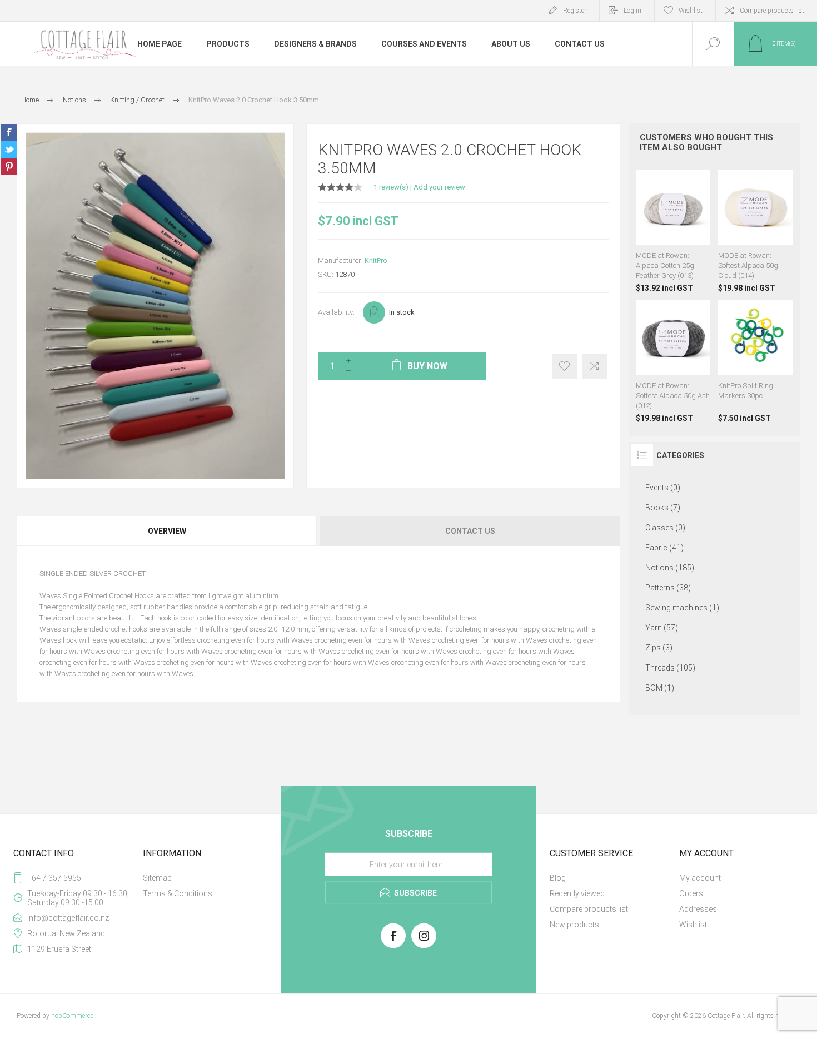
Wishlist (693, 924)
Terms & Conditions (177, 893)
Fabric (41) (664, 547)
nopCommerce (72, 1016)
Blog (558, 877)
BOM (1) (659, 687)
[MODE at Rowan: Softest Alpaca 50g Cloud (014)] (755, 231)
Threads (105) (670, 667)
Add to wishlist (564, 366)
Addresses (698, 909)
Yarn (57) (661, 627)
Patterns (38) (668, 587)
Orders (691, 893)
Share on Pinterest (9, 166)
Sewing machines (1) (682, 607)
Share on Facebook (9, 132)
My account (700, 877)
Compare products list (772, 10)
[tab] (167, 531)
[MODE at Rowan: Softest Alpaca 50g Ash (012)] (673, 361)
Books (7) (662, 507)
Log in (632, 10)
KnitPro (376, 260)
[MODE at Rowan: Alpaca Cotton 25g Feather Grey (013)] (673, 231)
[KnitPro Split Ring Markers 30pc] (755, 361)
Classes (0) (665, 527)
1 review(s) (391, 187)
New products (574, 924)
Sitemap (157, 877)
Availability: (336, 312)
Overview (167, 531)
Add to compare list (594, 366)
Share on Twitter (9, 149)
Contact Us (470, 531)
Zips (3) (658, 647)
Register (574, 10)
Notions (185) (669, 567)
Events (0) (662, 487)
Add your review (439, 187)
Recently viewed (577, 893)
